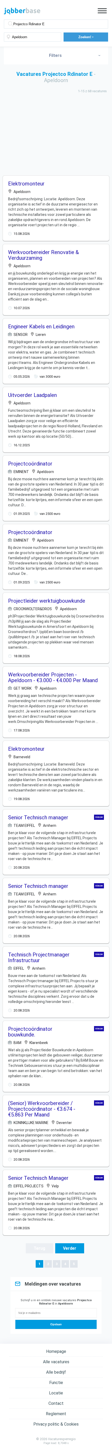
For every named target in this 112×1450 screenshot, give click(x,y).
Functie (56, 1382)
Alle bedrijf (56, 1372)
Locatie (56, 1393)
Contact (56, 1403)
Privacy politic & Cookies (56, 1424)
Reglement (56, 1413)
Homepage (56, 1351)
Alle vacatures (56, 1361)
